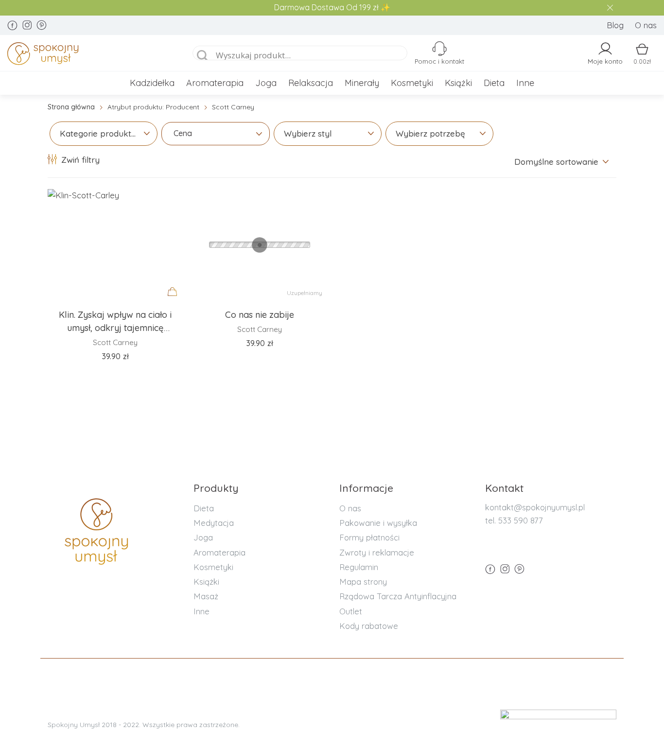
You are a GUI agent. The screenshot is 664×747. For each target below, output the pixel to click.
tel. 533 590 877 (514, 520)
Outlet (350, 611)
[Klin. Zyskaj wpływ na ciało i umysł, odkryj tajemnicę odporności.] (115, 245)
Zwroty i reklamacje (376, 552)
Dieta (494, 82)
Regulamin (358, 567)
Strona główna (71, 107)
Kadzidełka (152, 82)
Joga (266, 82)
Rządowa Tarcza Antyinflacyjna (397, 596)
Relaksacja (310, 82)
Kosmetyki (412, 82)
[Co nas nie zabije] (259, 245)
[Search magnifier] (202, 56)
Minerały (362, 82)
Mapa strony (363, 581)
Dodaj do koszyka (175, 301)
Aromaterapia (215, 82)
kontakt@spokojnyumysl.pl (535, 507)
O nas (646, 25)
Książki (458, 82)
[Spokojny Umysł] (88, 55)
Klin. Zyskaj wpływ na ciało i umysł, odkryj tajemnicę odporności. (115, 328)
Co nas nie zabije (259, 314)
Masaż (205, 596)
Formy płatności (369, 537)
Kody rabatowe (368, 626)
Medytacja (213, 523)
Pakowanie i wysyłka (378, 523)
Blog (615, 25)
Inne (525, 82)
